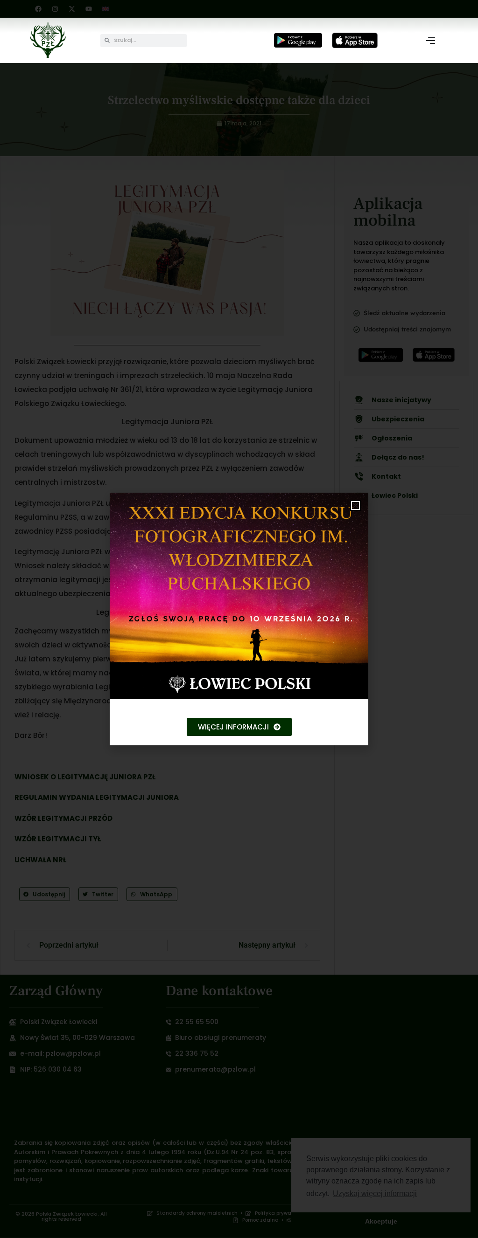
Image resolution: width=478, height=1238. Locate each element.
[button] (355, 505)
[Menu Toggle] (430, 40)
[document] (239, 619)
